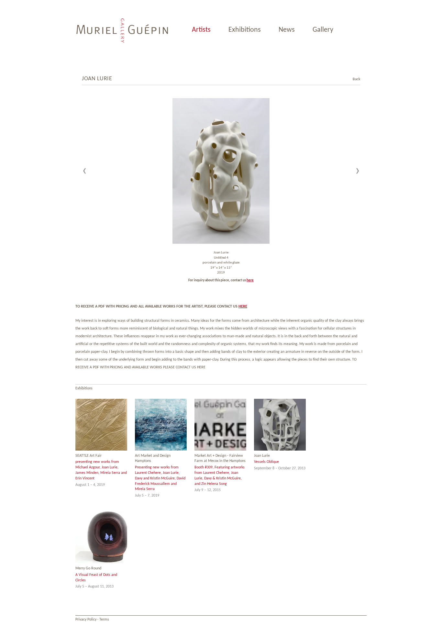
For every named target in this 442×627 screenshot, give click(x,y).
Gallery (323, 30)
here (250, 280)
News (287, 30)
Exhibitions (244, 30)
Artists (201, 30)
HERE (242, 306)
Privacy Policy (85, 619)
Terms (104, 619)
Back (353, 79)
